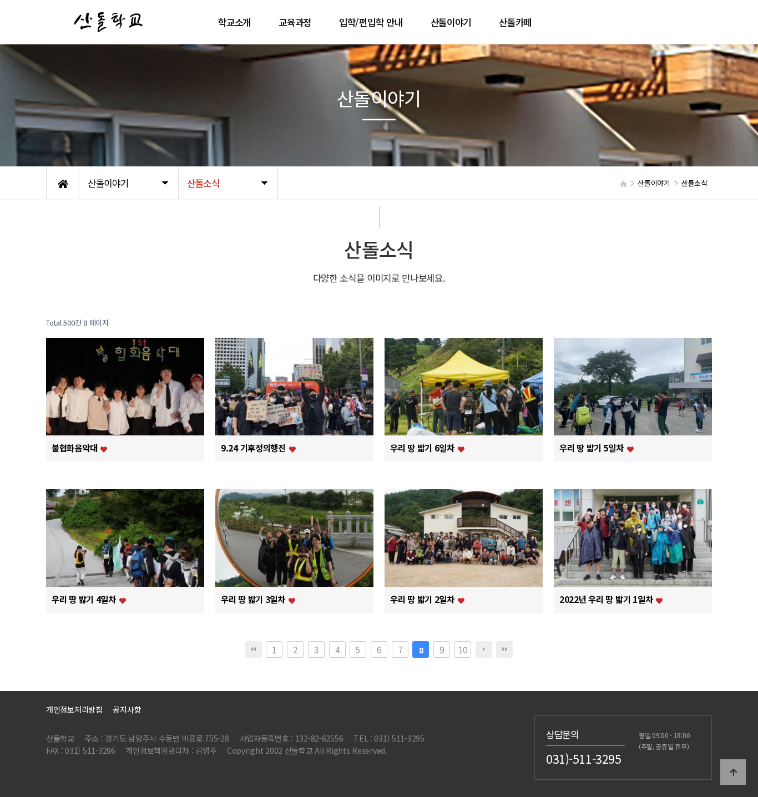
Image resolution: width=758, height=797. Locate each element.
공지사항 (127, 709)
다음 (484, 649)
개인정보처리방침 (74, 709)
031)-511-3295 (583, 758)
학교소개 (234, 22)
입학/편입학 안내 (370, 22)
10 (462, 649)
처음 (253, 649)
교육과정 (295, 22)
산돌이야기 (451, 22)
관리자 (408, 751)
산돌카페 (515, 22)
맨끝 (504, 649)
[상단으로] (733, 772)
